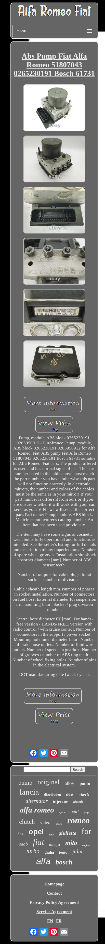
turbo (33, 851)
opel (36, 832)
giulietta (67, 833)
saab (23, 844)
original (48, 782)
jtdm (77, 851)
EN (50, 920)
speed (59, 823)
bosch (64, 862)
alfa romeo (37, 810)
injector (60, 801)
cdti (75, 811)
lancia (29, 791)
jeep (86, 812)
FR (59, 920)
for (86, 831)
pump (25, 782)
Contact (54, 893)
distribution (52, 794)
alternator (36, 801)
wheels (83, 794)
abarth (78, 802)
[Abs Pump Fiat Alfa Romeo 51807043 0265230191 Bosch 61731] (54, 108)
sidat (69, 794)
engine (85, 845)
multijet (54, 845)
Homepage (54, 884)
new (51, 834)
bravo (63, 852)
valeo (45, 822)
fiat (38, 842)
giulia (49, 852)
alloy (69, 783)
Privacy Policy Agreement (54, 902)
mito (71, 843)
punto (85, 783)
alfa (43, 861)
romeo (78, 820)
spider (63, 812)
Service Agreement (54, 911)
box (20, 834)
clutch (27, 821)
